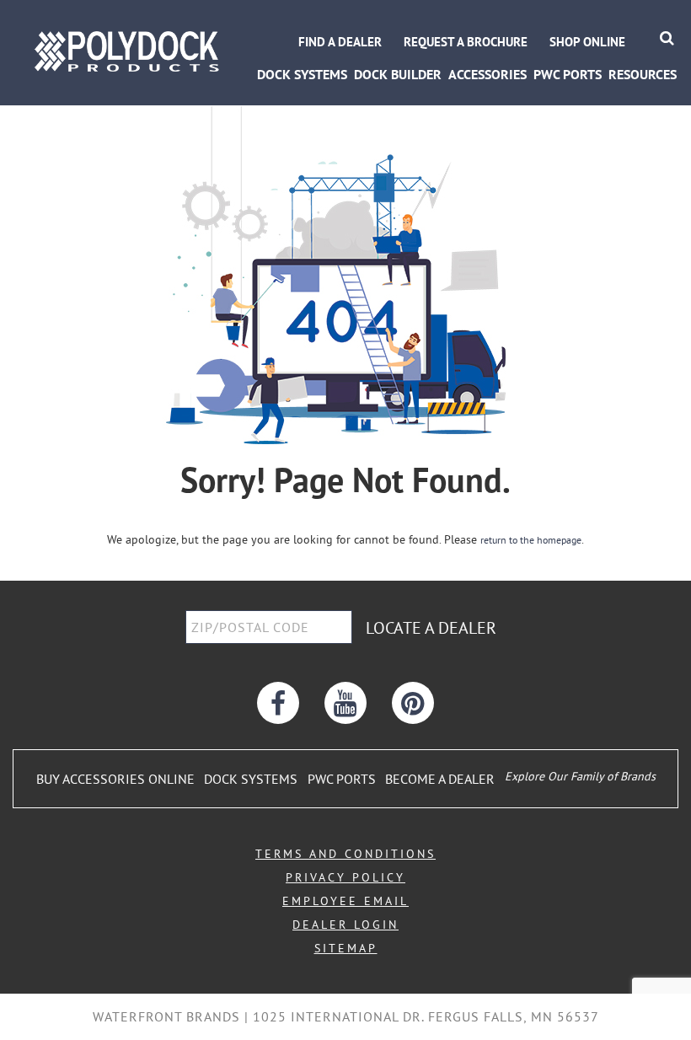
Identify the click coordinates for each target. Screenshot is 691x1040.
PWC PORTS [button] (567, 74)
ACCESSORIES (487, 74)
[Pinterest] (413, 703)
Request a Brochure (466, 42)
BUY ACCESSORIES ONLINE (115, 778)
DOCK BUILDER (398, 74)
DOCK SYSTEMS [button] (302, 74)
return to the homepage (530, 539)
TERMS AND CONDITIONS (345, 853)
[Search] (667, 37)
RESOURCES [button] (642, 74)
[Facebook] (278, 703)
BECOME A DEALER (440, 778)
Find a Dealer (340, 42)
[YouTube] (345, 703)
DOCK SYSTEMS (250, 778)
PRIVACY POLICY (345, 877)
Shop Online (587, 42)
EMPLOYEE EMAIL (345, 901)
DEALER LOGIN (345, 924)
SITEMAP (346, 948)
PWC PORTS (342, 778)
